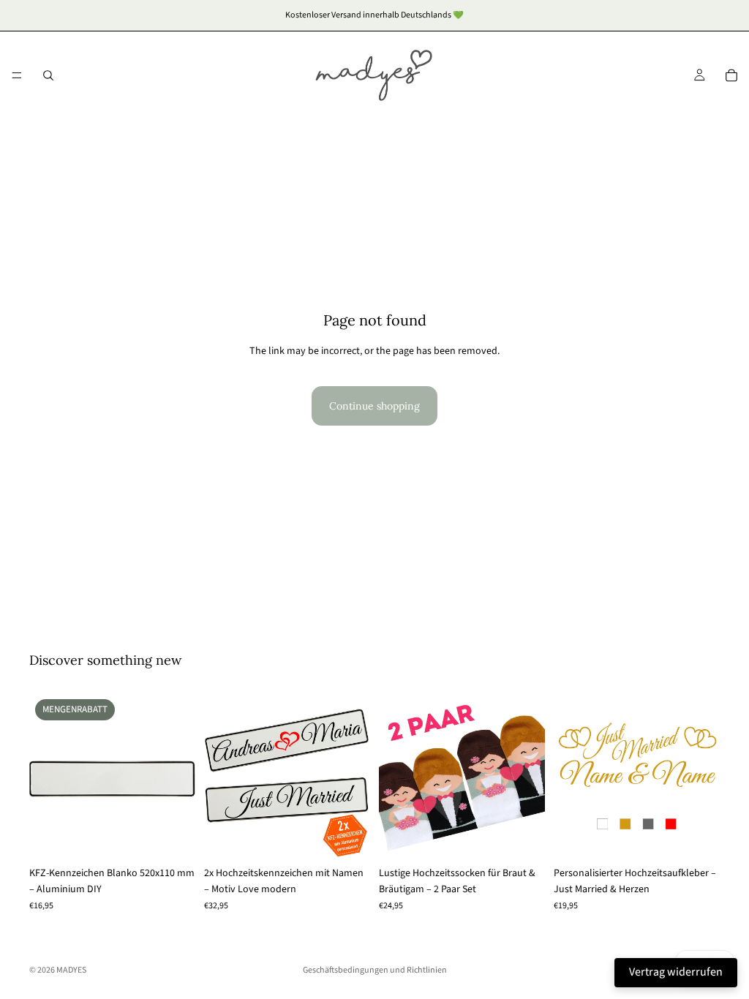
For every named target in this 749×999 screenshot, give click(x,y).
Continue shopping (374, 405)
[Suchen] (48, 75)
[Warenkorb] (731, 75)
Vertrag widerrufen (676, 972)
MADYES (71, 970)
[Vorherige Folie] (45, 777)
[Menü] (17, 75)
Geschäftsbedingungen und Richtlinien (375, 970)
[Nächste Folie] (179, 777)
